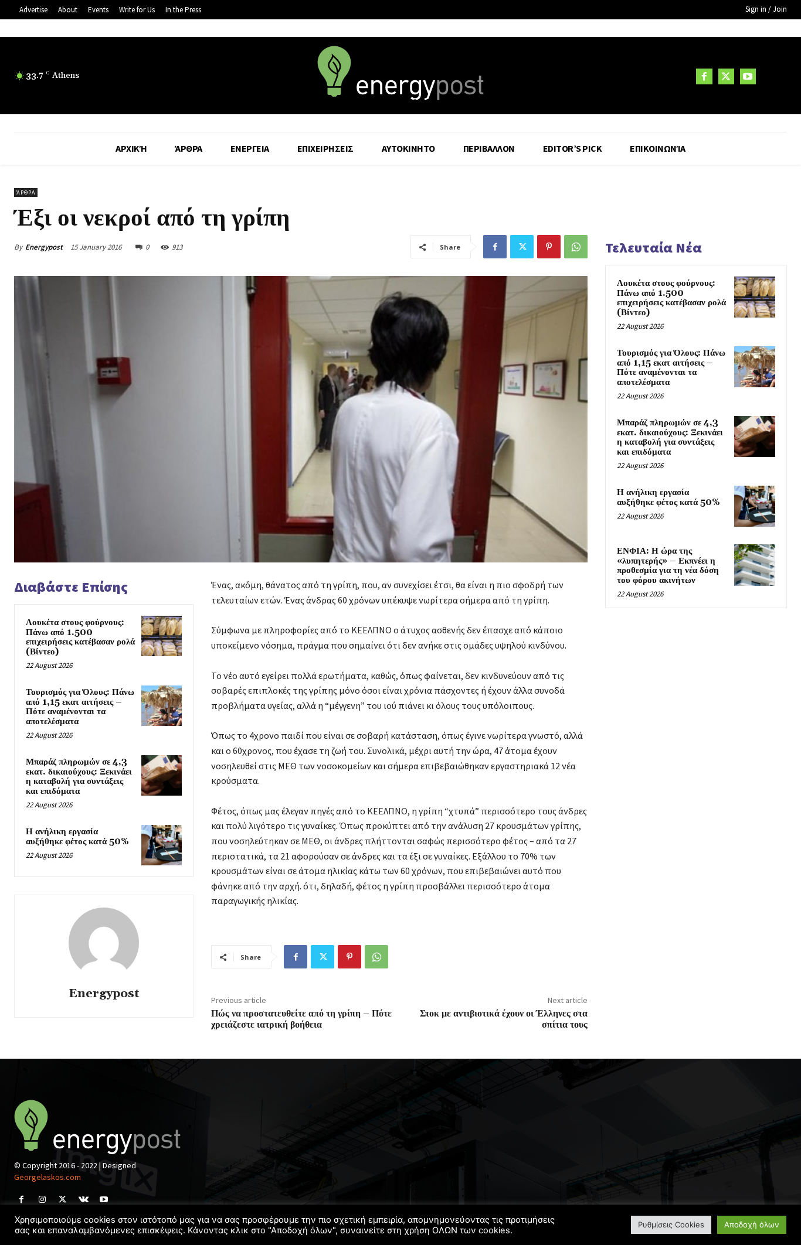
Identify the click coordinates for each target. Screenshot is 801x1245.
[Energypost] (104, 943)
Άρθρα (25, 192)
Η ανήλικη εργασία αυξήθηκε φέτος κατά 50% (77, 836)
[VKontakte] (83, 1199)
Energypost (44, 247)
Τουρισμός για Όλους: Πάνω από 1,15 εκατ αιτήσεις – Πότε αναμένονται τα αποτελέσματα (80, 707)
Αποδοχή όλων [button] (751, 1224)
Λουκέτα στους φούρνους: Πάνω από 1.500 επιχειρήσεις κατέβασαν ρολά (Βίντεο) (80, 637)
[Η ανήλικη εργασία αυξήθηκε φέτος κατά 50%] (161, 845)
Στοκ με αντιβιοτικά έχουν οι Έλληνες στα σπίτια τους (504, 1019)
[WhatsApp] (576, 246)
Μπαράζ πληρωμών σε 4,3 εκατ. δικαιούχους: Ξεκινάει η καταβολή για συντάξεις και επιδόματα (79, 776)
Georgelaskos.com (47, 1177)
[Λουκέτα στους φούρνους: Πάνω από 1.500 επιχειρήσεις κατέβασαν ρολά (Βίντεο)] (161, 636)
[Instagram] (42, 1199)
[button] (773, 76)
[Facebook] (704, 76)
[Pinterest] (549, 246)
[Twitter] (726, 76)
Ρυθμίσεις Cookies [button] (671, 1224)
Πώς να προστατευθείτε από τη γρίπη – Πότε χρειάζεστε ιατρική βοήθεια (301, 1019)
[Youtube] (748, 76)
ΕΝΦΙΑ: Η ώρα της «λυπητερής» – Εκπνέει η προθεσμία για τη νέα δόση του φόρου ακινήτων (668, 565)
